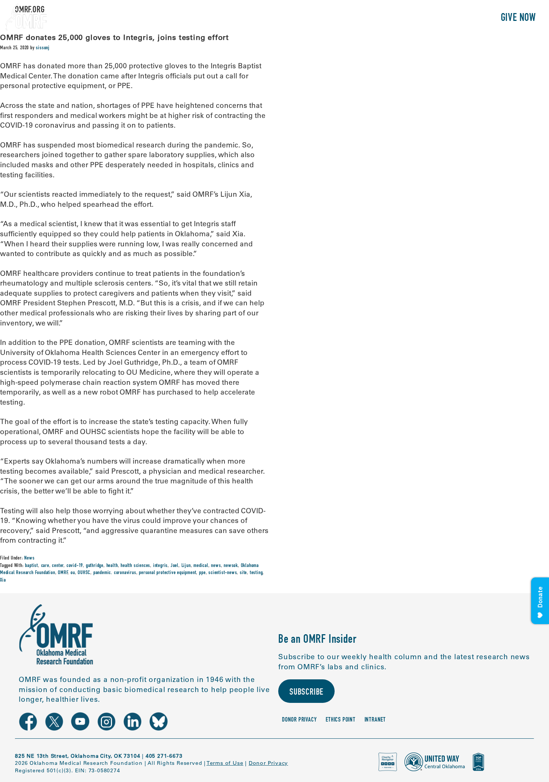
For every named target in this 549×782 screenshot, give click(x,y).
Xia (3, 580)
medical (200, 565)
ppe (202, 573)
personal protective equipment (167, 573)
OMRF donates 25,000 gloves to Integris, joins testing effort (114, 37)
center (57, 565)
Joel (175, 565)
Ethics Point (341, 720)
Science (367, 18)
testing (256, 573)
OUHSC (84, 573)
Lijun (186, 565)
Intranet (375, 720)
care (45, 565)
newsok (231, 565)
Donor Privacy (299, 720)
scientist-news (222, 573)
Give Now (518, 18)
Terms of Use (225, 763)
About (331, 18)
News (29, 558)
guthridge (94, 565)
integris (160, 565)
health (112, 565)
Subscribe (306, 692)
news (216, 565)
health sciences (135, 565)
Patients (408, 18)
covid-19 (74, 565)
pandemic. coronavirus (114, 573)
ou (73, 573)
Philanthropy (461, 18)
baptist (31, 565)
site (243, 573)
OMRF (63, 573)
